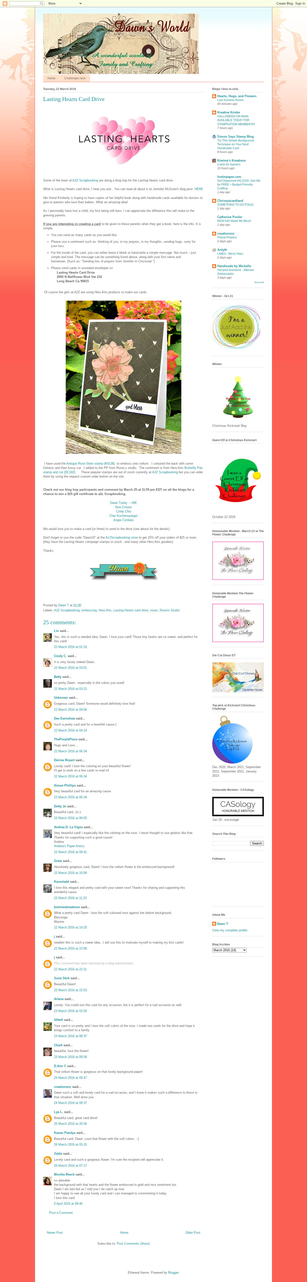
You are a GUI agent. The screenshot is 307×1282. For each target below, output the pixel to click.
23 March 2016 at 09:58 (70, 1057)
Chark (58, 1045)
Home (51, 78)
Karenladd (61, 881)
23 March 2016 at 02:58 (70, 1011)
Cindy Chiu (123, 511)
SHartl (58, 1020)
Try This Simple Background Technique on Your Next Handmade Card (235, 144)
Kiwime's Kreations (231, 160)
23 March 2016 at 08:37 (70, 1036)
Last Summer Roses (230, 100)
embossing (89, 610)
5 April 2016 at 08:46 (68, 1203)
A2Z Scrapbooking (85, 180)
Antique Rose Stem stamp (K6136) (90, 463)
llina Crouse (123, 507)
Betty (57, 677)
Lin (56, 631)
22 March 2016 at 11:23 (70, 898)
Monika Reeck (64, 1174)
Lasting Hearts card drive (130, 610)
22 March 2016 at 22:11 (70, 969)
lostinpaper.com (229, 177)
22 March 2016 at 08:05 (70, 818)
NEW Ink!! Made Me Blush (234, 221)
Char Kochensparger (123, 515)
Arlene (59, 999)
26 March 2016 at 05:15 (70, 1144)
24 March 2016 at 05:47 (70, 1078)
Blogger (173, 1272)
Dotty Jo (60, 806)
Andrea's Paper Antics (69, 846)
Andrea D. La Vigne (68, 827)
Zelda (58, 1153)
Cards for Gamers (228, 164)
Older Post (192, 1232)
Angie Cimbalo (123, 520)
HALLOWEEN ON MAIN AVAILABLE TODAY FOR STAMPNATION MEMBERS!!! (236, 120)
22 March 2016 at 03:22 (70, 689)
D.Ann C (60, 1066)
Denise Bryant (64, 760)
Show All (259, 282)
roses (154, 610)
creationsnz (62, 1087)
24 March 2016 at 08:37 (70, 1103)
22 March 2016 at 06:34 (70, 751)
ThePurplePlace (65, 739)
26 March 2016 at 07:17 (70, 1165)
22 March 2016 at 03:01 (70, 667)
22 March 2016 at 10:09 (70, 873)
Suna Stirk (62, 978)
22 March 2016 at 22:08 (70, 948)
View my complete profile (229, 930)
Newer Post (55, 1232)
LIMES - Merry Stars (230, 253)
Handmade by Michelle (234, 266)
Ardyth (222, 250)
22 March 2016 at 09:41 (70, 852)
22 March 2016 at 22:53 (70, 990)
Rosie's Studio (170, 610)
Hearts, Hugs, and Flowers (236, 96)
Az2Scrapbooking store (122, 537)
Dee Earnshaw (64, 718)
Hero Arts (105, 610)
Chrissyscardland (230, 200)
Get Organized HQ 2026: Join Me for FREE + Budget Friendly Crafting (238, 184)
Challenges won (75, 78)
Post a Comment (61, 1213)
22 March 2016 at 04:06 (70, 709)
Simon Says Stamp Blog (235, 136)
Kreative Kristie (228, 112)
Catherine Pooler (229, 217)
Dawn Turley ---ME (123, 503)
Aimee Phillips (65, 785)
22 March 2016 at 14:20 (70, 927)
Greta (58, 861)
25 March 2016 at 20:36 (70, 1123)
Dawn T (64, 605)
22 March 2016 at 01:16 (70, 647)
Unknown (61, 697)
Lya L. (58, 1112)
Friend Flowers (227, 237)
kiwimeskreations (67, 907)
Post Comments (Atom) (133, 1243)
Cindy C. (60, 656)
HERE (199, 189)
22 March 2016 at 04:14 (70, 730)
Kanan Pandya (64, 1133)
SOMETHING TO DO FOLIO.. (236, 204)
